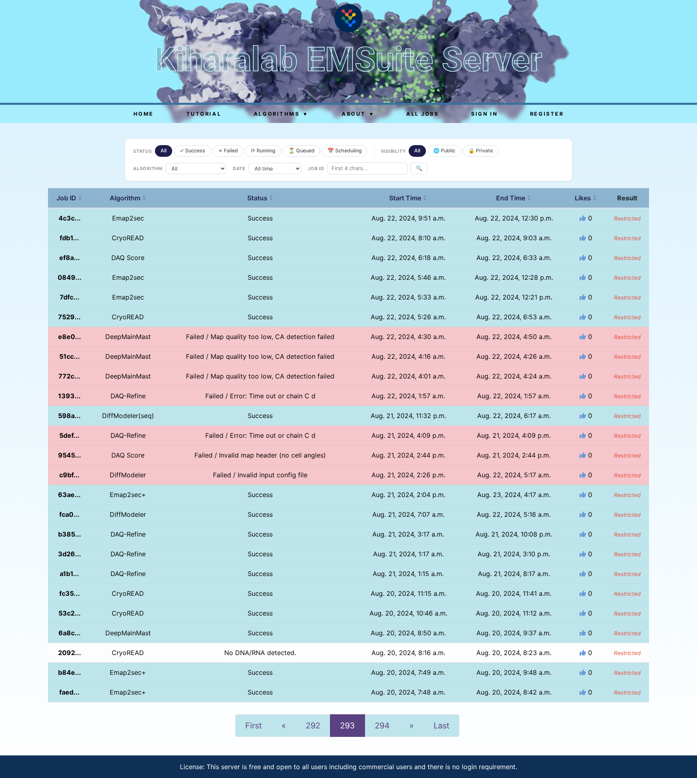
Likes (586, 198)
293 (347, 725)
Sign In (484, 114)
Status (260, 198)
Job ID (69, 198)
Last (441, 725)
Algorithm (128, 198)
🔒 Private (480, 151)
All (164, 151)
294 (382, 725)
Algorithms (281, 114)
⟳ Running (263, 151)
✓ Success (192, 151)
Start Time (408, 198)
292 (313, 725)
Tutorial (203, 114)
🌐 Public (444, 151)
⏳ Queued (301, 151)
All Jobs (422, 114)
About (358, 114)
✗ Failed (228, 151)
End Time (513, 198)
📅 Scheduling (345, 151)
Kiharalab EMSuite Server (348, 59)
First (253, 725)
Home (144, 114)
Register (546, 114)
